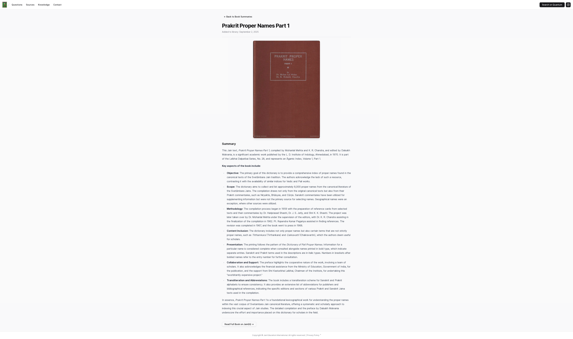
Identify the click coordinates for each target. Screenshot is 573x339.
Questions (17, 4)
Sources (30, 4)
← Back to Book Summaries (238, 16)
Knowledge (44, 4)
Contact (57, 4)
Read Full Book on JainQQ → (239, 324)
